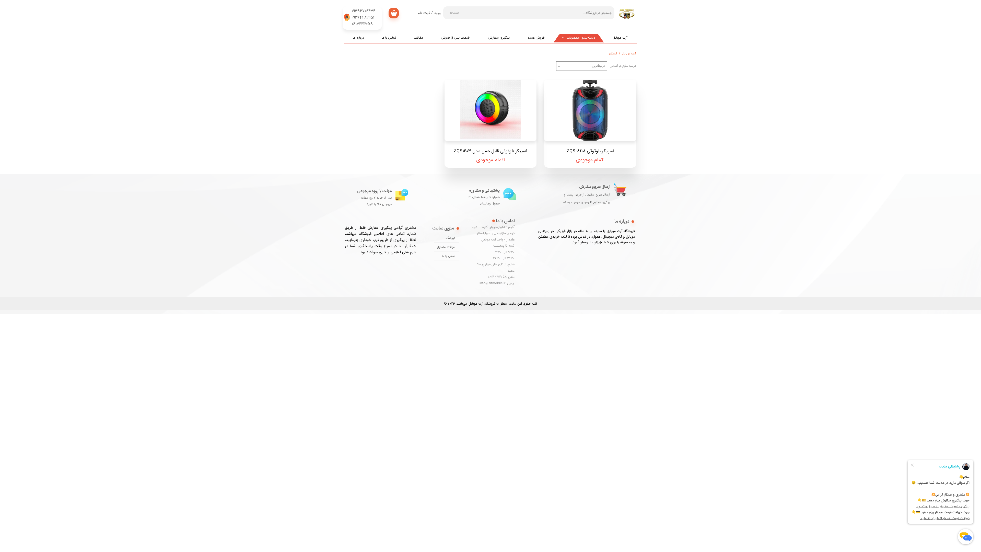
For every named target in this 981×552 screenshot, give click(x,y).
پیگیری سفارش (499, 38)
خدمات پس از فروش (455, 38)
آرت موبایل (620, 38)
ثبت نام (424, 13)
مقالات (418, 38)
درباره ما (358, 38)
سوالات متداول (446, 247)
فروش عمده (536, 38)
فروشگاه (450, 238)
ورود (437, 13)
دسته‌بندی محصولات (580, 38)
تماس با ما (389, 38)
